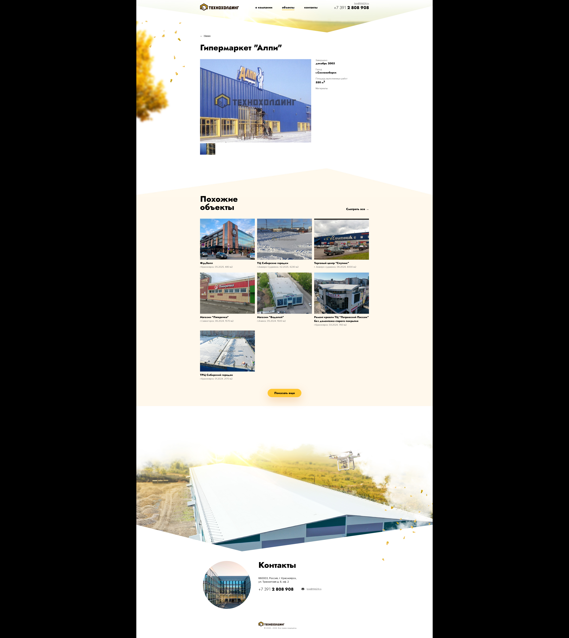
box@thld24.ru (361, 3)
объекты (288, 7)
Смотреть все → (357, 209)
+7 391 (351, 8)
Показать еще (284, 393)
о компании (263, 7)
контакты (311, 7)
